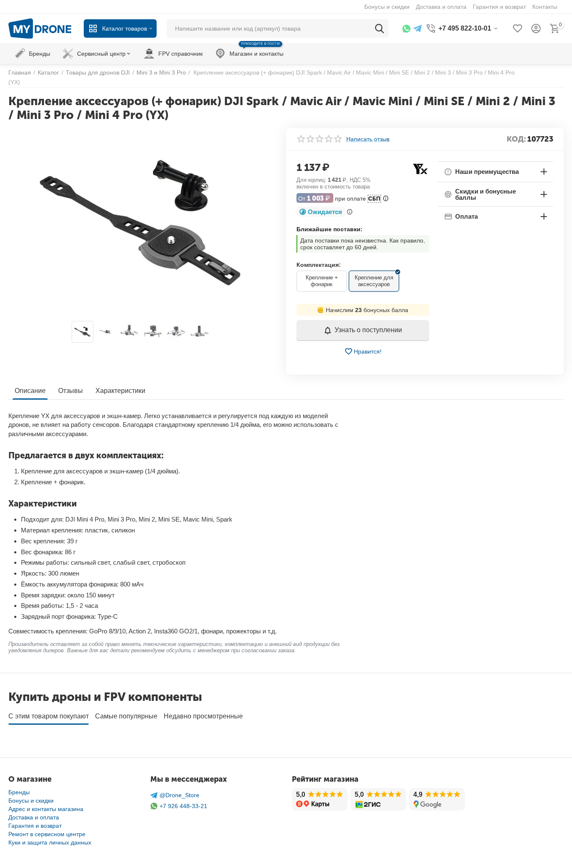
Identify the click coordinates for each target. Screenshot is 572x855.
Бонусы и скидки (31, 800)
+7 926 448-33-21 (183, 806)
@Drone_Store (179, 795)
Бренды (19, 792)
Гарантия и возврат (35, 825)
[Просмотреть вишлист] (517, 28)
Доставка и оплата (33, 817)
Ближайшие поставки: (329, 229)
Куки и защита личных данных (49, 842)
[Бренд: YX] (420, 168)
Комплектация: (318, 264)
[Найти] (379, 28)
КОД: (516, 139)
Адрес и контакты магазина (45, 809)
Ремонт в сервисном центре (46, 834)
